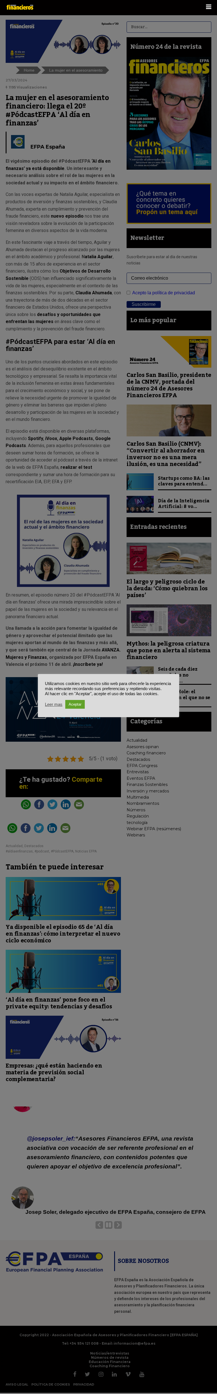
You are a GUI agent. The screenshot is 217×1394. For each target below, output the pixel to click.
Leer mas (53, 704)
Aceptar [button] (75, 704)
